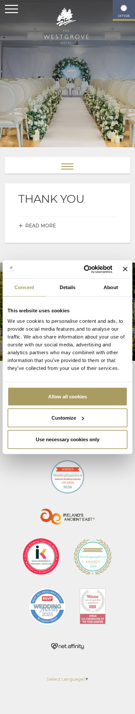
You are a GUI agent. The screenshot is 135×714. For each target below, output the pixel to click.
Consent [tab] (24, 287)
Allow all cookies (67, 396)
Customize (63, 418)
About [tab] (111, 287)
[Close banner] (125, 269)
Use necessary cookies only (67, 439)
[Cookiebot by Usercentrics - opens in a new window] (85, 269)
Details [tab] (68, 287)
